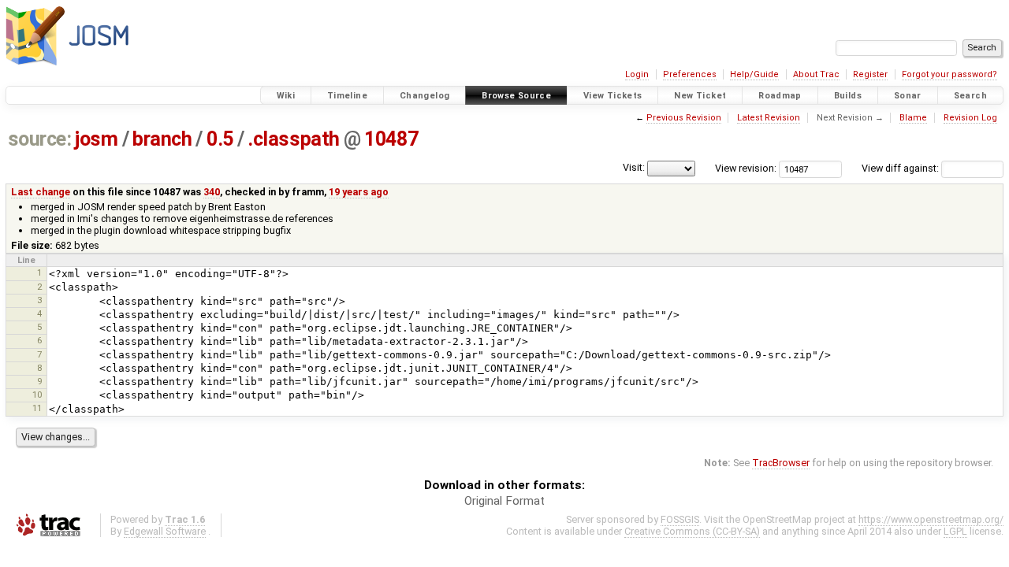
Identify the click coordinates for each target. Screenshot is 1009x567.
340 (211, 192)
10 (37, 394)
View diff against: (901, 168)
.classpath (293, 139)
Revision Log (970, 118)
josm (96, 139)
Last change (40, 192)
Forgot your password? (949, 74)
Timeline (347, 96)
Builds (848, 96)
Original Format (504, 501)
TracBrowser (781, 463)
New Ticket (700, 96)
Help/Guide (754, 74)
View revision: (745, 168)
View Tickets (612, 96)
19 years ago (359, 192)
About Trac (816, 74)
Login (637, 74)
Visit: (634, 167)
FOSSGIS (680, 519)
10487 (391, 139)
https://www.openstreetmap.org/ (930, 519)
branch (162, 139)
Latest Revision (768, 118)
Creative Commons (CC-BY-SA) (692, 531)
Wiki (286, 96)
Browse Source (516, 96)
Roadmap (780, 96)
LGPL (955, 531)
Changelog (424, 96)
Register (870, 74)
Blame (913, 118)
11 (37, 407)
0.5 (220, 139)
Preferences (690, 74)
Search (970, 96)
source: (40, 139)
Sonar (908, 96)
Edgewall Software (165, 531)
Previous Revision (683, 118)
